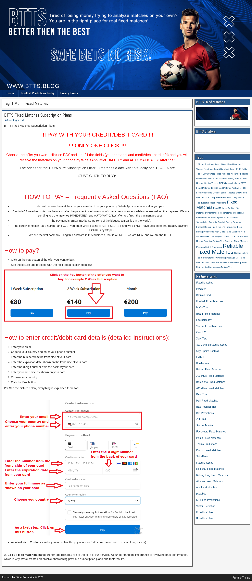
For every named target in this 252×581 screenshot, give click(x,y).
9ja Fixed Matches (206, 487)
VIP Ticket (210, 262)
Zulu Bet (201, 419)
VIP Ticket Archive (224, 262)
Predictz (201, 288)
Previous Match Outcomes (209, 247)
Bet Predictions (205, 413)
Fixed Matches (204, 282)
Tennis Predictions (206, 443)
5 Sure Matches (226, 169)
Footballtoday (204, 319)
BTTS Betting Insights (229, 183)
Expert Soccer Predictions (213, 203)
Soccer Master (204, 425)
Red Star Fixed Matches (210, 468)
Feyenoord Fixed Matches (211, 431)
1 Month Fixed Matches (207, 164)
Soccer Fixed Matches (209, 326)
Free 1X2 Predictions (226, 227)
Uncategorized (15, 120)
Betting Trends (211, 183)
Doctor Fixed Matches (208, 450)
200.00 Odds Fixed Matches (216, 174)
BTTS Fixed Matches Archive (225, 188)
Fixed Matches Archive (224, 208)
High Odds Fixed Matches (227, 232)
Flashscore (202, 363)
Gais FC (201, 332)
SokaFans (202, 456)
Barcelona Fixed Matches (210, 381)
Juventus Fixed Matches (210, 375)
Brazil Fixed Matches (208, 313)
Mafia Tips (202, 307)
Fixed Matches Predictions (231, 213)
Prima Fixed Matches (208, 437)
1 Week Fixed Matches (231, 164)
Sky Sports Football (207, 351)
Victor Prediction (205, 506)
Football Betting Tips (206, 227)
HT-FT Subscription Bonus (217, 236)
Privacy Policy (69, 93)
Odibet (200, 357)
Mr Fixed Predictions (208, 499)
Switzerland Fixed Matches (211, 344)
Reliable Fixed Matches (219, 249)
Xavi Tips (201, 338)
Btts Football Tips (206, 406)
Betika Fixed (203, 295)
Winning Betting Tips (222, 267)
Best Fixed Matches (217, 178)
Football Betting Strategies (230, 222)
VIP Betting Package (225, 258)
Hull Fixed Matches (207, 400)
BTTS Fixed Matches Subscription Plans (38, 115)
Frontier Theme (241, 577)
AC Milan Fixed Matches (210, 388)
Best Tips (201, 394)
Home (10, 93)
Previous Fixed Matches (236, 241)
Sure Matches (208, 258)
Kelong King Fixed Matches (212, 475)
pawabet (201, 493)
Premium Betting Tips (214, 241)
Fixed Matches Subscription (209, 217)
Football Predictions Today (37, 93)
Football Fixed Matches (209, 301)
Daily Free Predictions (221, 197)
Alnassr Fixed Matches (209, 481)
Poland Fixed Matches (209, 369)
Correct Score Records (224, 192)
